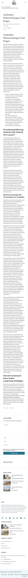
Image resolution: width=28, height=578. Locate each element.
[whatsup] (6, 518)
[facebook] (2, 518)
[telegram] (9, 518)
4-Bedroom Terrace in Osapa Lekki (17, 481)
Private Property (4, 548)
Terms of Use (4, 574)
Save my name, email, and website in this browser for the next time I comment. (13, 450)
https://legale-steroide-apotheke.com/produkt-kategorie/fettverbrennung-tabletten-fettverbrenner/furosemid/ (14, 397)
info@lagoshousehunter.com (9, 561)
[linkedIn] (17, 518)
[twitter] (13, 518)
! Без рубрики (8, 27)
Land (2, 543)
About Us (17, 574)
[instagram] (24, 518)
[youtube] (20, 518)
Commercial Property (6, 541)
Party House (4, 545)
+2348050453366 (7, 559)
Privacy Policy (11, 574)
